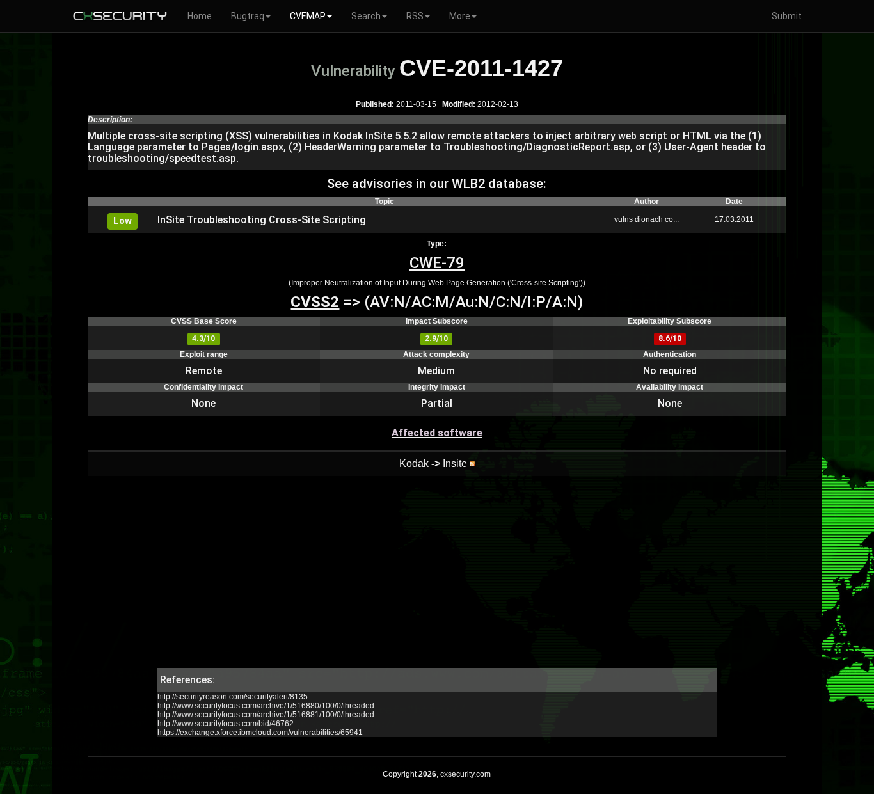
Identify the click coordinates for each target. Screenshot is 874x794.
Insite (455, 463)
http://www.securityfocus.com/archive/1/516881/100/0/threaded (265, 714)
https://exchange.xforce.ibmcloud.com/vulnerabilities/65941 (260, 732)
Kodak (414, 463)
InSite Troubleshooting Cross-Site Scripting (261, 220)
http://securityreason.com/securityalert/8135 (232, 696)
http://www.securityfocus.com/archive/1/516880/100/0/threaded (265, 705)
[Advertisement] (436, 578)
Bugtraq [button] (247, 16)
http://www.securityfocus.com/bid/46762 (225, 723)
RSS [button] (415, 16)
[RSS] (472, 463)
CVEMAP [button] (308, 16)
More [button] (459, 16)
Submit (787, 16)
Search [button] (366, 16)
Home (199, 16)
